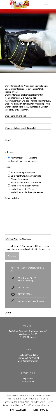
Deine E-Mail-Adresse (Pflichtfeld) (20, 128)
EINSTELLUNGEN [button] (18, 410)
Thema (8, 167)
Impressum (28, 378)
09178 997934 (25, 294)
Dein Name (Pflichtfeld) (15, 116)
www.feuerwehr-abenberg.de (31, 301)
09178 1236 (23, 287)
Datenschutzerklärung (32, 246)
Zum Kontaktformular (28, 361)
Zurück (8, 312)
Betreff (8, 140)
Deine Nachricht (12, 198)
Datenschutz (28, 381)
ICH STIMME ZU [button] (40, 410)
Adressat (9, 152)
